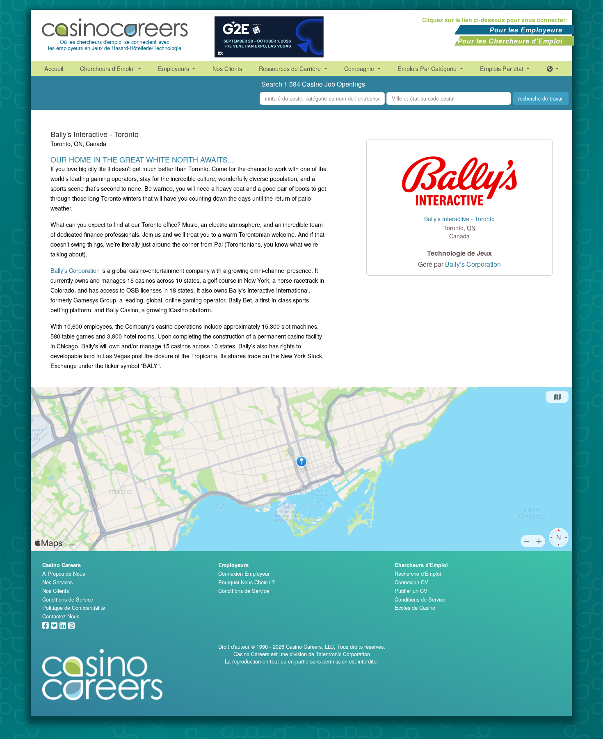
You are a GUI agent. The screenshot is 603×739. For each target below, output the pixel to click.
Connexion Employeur (244, 573)
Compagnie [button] (360, 68)
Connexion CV (411, 582)
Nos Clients (227, 68)
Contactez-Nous (60, 616)
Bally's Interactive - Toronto (459, 219)
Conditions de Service (67, 599)
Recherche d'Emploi (418, 573)
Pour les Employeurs (525, 29)
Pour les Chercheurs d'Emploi (509, 41)
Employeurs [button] (174, 68)
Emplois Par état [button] (502, 68)
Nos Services (57, 582)
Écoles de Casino (415, 607)
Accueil (53, 68)
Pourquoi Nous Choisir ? (246, 582)
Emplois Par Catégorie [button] (427, 68)
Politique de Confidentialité (73, 607)
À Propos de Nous (63, 573)
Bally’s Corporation (75, 270)
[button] (553, 68)
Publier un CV (411, 591)
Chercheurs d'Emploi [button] (108, 68)
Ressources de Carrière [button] (290, 68)
